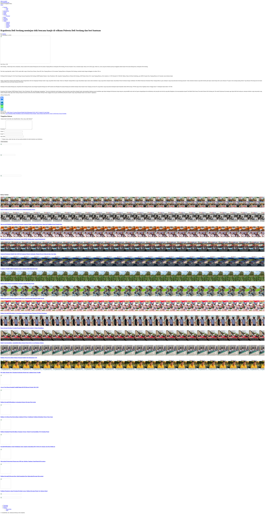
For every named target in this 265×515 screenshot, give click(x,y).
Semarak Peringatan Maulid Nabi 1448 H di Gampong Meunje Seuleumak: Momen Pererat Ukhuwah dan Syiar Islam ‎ (28, 254)
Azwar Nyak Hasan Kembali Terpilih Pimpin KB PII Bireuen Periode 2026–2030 (19, 387)
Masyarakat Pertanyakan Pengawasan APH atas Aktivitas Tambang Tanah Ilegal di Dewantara (23, 461)
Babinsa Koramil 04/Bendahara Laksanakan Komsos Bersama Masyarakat (18, 402)
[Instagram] (2, 109)
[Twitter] (2, 100)
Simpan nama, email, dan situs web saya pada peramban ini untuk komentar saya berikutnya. (22, 139)
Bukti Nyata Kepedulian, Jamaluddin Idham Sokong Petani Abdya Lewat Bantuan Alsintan (22, 342)
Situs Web (3, 136)
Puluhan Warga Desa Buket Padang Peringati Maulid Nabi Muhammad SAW (19, 357)
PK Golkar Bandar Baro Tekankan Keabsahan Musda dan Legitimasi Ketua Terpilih (21, 372)
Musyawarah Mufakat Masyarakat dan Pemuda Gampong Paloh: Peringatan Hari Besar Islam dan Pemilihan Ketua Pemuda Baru (31, 224)
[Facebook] (2, 98)
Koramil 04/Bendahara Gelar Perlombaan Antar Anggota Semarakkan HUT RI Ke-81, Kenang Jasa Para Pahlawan (28, 446)
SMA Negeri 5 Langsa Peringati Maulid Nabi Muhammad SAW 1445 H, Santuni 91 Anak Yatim (28, 112)
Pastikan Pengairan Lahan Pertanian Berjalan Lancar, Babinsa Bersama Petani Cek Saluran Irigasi (24, 491)
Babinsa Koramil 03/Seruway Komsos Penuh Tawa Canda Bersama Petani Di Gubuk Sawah (22, 298)
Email (2, 134)
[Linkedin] (2, 103)
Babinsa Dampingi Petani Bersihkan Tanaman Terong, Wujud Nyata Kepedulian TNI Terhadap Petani (25, 431)
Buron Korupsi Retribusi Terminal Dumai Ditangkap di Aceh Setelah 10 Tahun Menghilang (22, 328)
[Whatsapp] (2, 106)
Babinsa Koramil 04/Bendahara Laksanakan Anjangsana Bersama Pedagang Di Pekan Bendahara (24, 313)
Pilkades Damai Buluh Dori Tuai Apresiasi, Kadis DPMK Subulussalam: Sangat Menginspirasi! (23, 239)
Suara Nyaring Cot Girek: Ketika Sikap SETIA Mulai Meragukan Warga (18, 209)
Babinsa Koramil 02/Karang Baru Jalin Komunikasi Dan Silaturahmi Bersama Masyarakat (22, 476)
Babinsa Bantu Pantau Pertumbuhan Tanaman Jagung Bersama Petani (17, 283)
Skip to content (4, 1)
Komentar (3, 129)
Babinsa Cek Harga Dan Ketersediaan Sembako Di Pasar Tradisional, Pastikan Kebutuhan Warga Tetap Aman (27, 416)
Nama (2, 131)
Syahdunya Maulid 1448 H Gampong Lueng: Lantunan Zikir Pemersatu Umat (19, 268)
